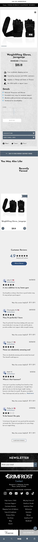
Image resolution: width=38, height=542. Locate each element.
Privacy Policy (10, 515)
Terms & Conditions (10, 512)
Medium (19, 110)
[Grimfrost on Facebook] (10, 493)
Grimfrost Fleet (28, 506)
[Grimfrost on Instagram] (5, 493)
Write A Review (19, 263)
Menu (19, 539)
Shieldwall (28, 521)
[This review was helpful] (29, 302)
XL (19, 114)
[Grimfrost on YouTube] (16, 493)
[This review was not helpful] (33, 302)
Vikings (28, 515)
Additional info (10, 137)
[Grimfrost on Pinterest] (27, 493)
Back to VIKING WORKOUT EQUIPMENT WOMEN (20, 153)
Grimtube (28, 512)
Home (4, 5)
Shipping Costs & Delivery (10, 509)
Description (8, 133)
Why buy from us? (28, 500)
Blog (10, 521)
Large (8, 114)
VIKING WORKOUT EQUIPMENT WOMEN (21, 5)
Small (8, 110)
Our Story (10, 518)
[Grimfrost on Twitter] (21, 493)
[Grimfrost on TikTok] (32, 493)
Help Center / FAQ (10, 500)
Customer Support (10, 503)
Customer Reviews (10, 506)
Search (10, 524)
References (28, 509)
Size (4, 107)
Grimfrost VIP (28, 518)
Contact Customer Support (19, 489)
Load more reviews (19, 440)
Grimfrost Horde (28, 503)
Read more (30, 393)
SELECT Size (10, 533)
